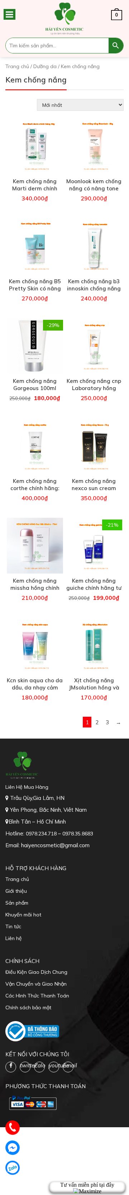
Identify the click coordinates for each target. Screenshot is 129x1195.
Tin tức (13, 926)
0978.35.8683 (77, 833)
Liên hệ (13, 938)
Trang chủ (17, 66)
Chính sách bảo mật (28, 1007)
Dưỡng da (45, 66)
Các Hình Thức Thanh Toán (37, 995)
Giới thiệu (16, 891)
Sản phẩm (16, 903)
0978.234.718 (42, 833)
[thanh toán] (32, 1103)
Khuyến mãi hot (23, 914)
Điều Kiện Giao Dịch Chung (36, 972)
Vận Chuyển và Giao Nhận (36, 984)
